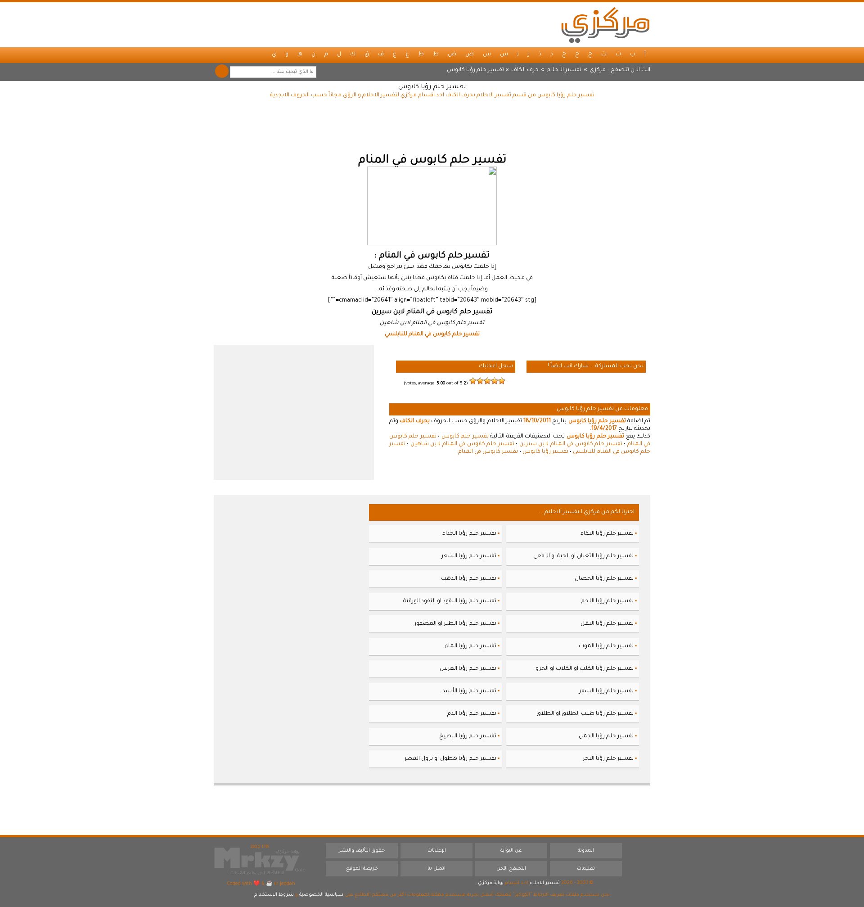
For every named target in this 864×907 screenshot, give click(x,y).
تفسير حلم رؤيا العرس (468, 669)
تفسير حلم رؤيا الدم (471, 714)
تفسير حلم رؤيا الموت (606, 646)
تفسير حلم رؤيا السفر (606, 691)
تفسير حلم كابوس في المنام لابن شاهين (462, 444)
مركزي (598, 70)
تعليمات (586, 868)
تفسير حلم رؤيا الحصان (604, 579)
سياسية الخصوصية (321, 895)
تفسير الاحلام (564, 70)
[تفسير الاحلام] (605, 25)
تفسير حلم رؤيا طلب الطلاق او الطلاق (585, 714)
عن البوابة (511, 850)
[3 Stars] (487, 380)
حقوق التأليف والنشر (362, 850)
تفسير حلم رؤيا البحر (608, 759)
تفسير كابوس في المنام (488, 452)
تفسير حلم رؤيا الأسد (469, 691)
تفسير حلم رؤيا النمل (607, 624)
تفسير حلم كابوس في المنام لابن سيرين (570, 444)
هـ (299, 54)
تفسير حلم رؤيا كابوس (432, 87)
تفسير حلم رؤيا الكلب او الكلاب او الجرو (585, 669)
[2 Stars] (494, 380)
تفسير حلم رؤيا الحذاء (469, 534)
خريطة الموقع (362, 868)
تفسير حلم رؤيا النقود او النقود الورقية (449, 601)
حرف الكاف (525, 70)
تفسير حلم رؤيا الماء (470, 646)
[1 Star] (501, 380)
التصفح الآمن (511, 868)
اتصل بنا (437, 868)
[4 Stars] (480, 380)
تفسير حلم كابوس (465, 436)
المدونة (586, 850)
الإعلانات (437, 850)
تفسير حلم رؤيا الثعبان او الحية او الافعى (583, 556)
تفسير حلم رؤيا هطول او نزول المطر (450, 759)
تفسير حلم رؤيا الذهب (468, 579)
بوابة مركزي (491, 883)
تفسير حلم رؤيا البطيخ (467, 736)
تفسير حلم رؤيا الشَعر (468, 556)
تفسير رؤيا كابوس (545, 452)
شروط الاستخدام (274, 895)
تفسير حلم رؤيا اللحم (607, 601)
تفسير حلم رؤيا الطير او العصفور (455, 624)
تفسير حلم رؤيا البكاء (607, 534)
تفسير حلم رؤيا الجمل (606, 736)
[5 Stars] (473, 380)
